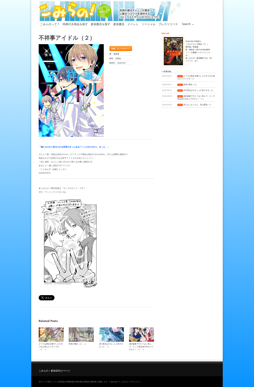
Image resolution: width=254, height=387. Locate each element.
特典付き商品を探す (75, 24)
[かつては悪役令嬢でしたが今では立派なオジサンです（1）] (51, 341)
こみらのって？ (50, 24)
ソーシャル (148, 24)
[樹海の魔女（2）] (81, 341)
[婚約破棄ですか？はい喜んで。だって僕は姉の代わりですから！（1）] (141, 341)
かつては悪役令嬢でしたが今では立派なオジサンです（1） (51, 346)
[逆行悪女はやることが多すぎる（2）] (111, 341)
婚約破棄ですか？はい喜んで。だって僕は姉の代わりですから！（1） (141, 346)
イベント (133, 24)
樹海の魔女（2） (76, 343)
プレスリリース (168, 24)
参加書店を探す (100, 24)
